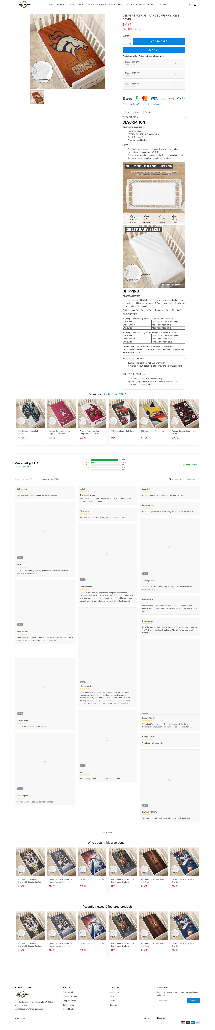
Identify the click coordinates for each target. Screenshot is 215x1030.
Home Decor (75, 4)
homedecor (148, 104)
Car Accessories (105, 4)
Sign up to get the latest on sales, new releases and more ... (177, 1018)
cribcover (157, 104)
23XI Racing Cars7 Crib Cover (152, 431)
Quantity (126, 36)
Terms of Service (69, 1021)
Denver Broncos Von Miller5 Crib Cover (183, 918)
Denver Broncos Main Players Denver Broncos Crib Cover (60, 918)
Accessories (124, 4)
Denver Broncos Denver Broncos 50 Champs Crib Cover (30, 918)
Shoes (89, 4)
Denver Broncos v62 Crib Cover (92, 916)
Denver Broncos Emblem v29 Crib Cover (152, 918)
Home (51, 4)
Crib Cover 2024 (115, 394)
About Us (152, 4)
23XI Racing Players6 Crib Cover (28, 432)
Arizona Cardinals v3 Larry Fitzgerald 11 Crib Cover (90, 432)
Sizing (112, 1025)
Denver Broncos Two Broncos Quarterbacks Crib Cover (122, 918)
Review (163, 4)
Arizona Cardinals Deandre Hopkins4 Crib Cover (59, 432)
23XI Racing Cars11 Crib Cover (122, 431)
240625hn (137, 104)
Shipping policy (69, 1025)
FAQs (111, 1021)
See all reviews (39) (23, 467)
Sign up (193, 1025)
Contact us (114, 1017)
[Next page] (201, 422)
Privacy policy (68, 1017)
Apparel (60, 4)
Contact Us (140, 4)
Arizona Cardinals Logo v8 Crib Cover (184, 432)
